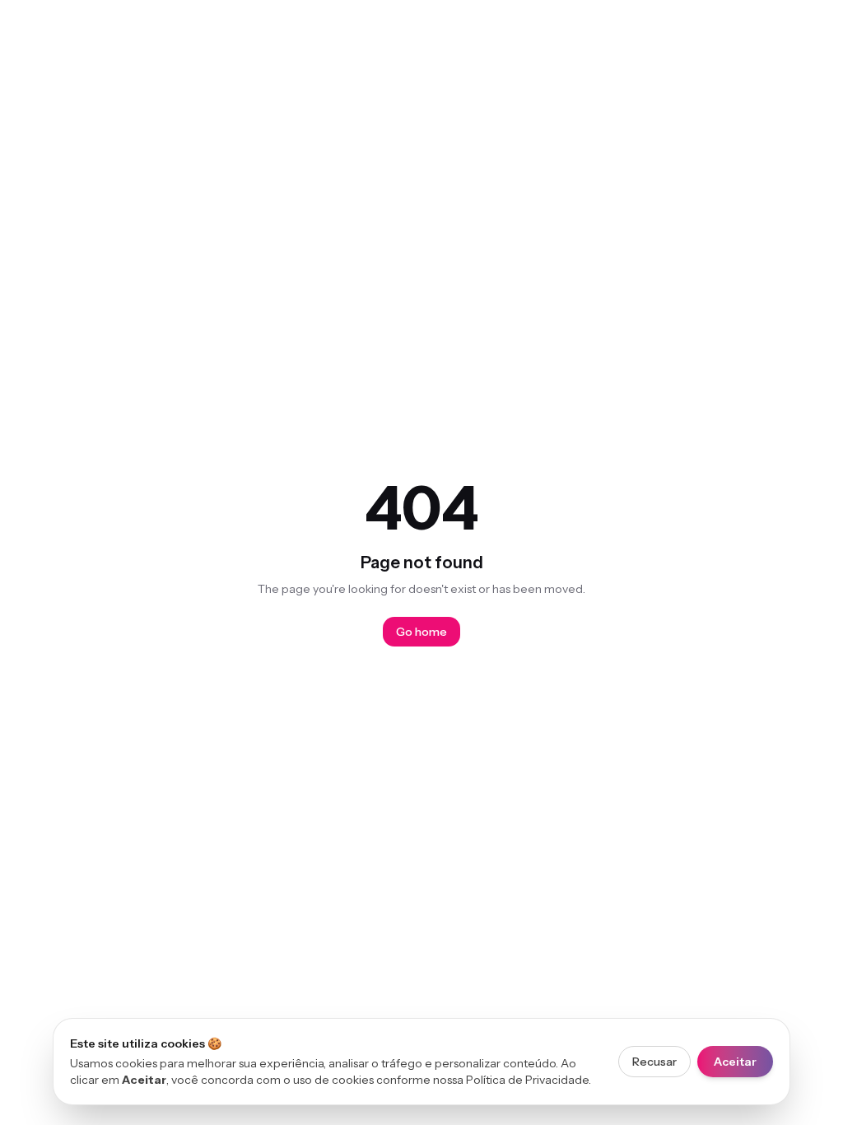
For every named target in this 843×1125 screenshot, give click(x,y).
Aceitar (735, 1061)
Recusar (654, 1061)
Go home (421, 631)
